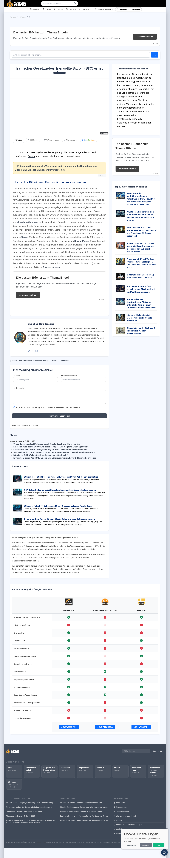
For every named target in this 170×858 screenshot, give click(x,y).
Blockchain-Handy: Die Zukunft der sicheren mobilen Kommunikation (141, 331)
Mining (24, 237)
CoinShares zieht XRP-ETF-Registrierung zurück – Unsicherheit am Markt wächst (50, 449)
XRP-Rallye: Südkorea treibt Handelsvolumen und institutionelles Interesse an (60, 490)
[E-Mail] (37, 351)
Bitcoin (31, 156)
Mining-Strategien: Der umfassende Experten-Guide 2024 (84, 820)
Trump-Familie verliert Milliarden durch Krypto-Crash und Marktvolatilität (47, 444)
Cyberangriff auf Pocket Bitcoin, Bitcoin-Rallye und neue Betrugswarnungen (59, 519)
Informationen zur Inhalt (125, 816)
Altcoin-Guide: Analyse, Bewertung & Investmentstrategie (30, 803)
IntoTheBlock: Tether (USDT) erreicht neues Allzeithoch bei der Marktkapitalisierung (141, 289)
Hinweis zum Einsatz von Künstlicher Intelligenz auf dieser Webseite (40, 361)
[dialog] (144, 839)
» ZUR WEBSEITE (68, 727)
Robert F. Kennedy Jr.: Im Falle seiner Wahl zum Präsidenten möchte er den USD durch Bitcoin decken (30, 821)
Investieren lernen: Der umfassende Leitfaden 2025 (81, 803)
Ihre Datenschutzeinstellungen (128, 825)
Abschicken (153, 213)
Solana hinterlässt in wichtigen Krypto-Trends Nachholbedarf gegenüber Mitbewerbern (54, 452)
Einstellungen (131, 845)
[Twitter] (29, 351)
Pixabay (47, 267)
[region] (85, 664)
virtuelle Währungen (27, 222)
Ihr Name (16, 376)
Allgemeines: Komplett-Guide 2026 (20, 816)
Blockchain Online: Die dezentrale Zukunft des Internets (29, 807)
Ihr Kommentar (19, 388)
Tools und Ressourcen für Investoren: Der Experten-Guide (84, 816)
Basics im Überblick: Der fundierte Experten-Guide (81, 812)
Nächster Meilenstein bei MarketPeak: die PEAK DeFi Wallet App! (139, 318)
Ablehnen (145, 845)
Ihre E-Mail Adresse (69, 376)
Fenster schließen (153, 220)
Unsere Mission (122, 812)
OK (159, 845)
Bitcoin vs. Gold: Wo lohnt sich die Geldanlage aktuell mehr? (40, 455)
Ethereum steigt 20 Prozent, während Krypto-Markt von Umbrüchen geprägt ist (61, 477)
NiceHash (140, 610)
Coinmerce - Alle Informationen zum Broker (24, 812)
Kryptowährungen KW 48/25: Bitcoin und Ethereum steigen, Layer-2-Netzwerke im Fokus (54, 458)
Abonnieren (157, 751)
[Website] (33, 351)
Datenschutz (121, 807)
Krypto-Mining (81, 241)
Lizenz (56, 267)
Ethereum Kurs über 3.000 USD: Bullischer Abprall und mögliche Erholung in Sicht (50, 447)
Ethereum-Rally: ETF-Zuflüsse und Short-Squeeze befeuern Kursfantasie (58, 506)
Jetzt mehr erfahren (144, 37)
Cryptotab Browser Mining (104, 610)
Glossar (118, 820)
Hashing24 (68, 610)
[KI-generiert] (69, 600)
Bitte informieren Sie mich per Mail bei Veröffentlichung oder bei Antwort (48, 407)
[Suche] (75, 3)
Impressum (120, 803)
